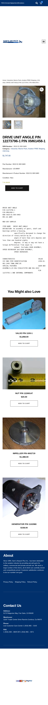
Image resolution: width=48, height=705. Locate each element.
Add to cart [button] (24, 343)
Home (4, 80)
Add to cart (17, 188)
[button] (37, 3)
